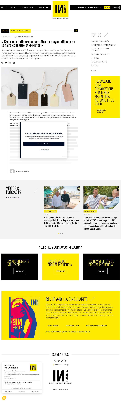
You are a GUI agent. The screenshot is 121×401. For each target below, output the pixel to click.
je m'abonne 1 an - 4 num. (72, 326)
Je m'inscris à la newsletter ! (101, 111)
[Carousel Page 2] (60, 233)
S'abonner (107, 7)
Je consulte (60, 271)
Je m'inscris (101, 271)
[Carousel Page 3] (62, 233)
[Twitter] (6, 63)
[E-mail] (14, 63)
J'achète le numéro (53, 326)
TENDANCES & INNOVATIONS (20, 31)
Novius (65, 389)
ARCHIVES (5, 31)
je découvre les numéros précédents (96, 326)
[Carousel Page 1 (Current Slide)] (58, 233)
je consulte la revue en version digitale (76, 331)
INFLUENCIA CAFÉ (50, 211)
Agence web (57, 389)
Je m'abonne (20, 271)
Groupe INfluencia (27, 7)
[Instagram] (62, 361)
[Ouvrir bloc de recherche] (2, 7)
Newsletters (43, 7)
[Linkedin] (10, 63)
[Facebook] (2, 63)
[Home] (60, 10)
